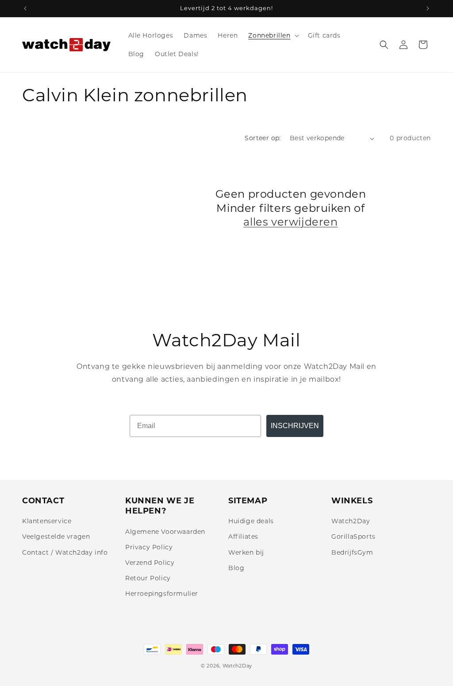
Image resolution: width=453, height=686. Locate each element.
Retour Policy (148, 578)
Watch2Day (350, 521)
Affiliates (243, 536)
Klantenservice (46, 521)
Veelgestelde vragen (56, 536)
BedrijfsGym (352, 552)
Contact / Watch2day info (64, 552)
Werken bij (246, 552)
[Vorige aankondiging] (25, 8)
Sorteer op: (262, 138)
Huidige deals (251, 521)
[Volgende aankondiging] (428, 8)
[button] (272, 35)
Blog (236, 568)
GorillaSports (353, 536)
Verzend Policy (149, 563)
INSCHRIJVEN (295, 425)
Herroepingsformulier (161, 594)
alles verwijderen (290, 221)
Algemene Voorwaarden (165, 532)
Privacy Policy (149, 547)
